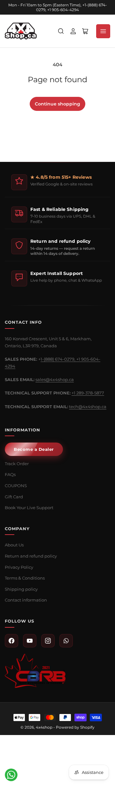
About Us (14, 544)
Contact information (26, 599)
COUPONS (16, 485)
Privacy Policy (19, 567)
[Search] (61, 31)
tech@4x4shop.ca (87, 406)
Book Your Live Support (29, 507)
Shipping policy (21, 589)
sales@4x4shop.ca (54, 379)
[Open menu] (103, 31)
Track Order (17, 463)
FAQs (10, 474)
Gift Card (14, 496)
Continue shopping (57, 104)
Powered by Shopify (75, 727)
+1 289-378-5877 (88, 392)
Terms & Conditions (25, 577)
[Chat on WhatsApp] (11, 774)
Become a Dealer (34, 449)
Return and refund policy (31, 556)
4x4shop (44, 727)
